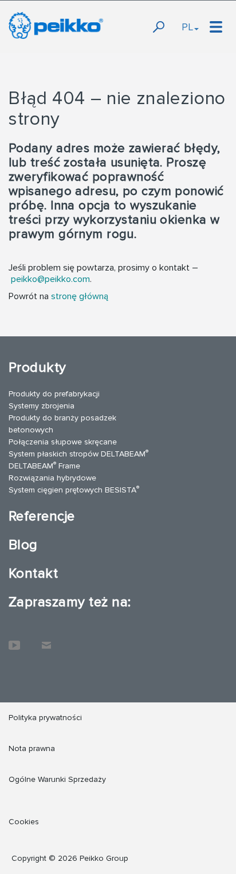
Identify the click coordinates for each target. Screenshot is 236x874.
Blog (23, 545)
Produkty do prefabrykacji (54, 394)
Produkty (37, 367)
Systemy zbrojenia (41, 406)
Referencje (42, 516)
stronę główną (79, 296)
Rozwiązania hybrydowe (52, 478)
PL (187, 27)
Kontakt (33, 573)
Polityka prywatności (45, 717)
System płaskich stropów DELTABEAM (78, 453)
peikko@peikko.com (50, 279)
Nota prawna (32, 748)
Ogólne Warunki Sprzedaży (57, 779)
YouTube (14, 639)
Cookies (24, 822)
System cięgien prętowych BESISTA (74, 489)
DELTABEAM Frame (44, 465)
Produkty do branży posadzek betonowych (62, 424)
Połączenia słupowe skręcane (63, 442)
